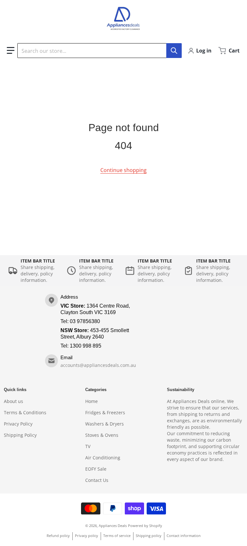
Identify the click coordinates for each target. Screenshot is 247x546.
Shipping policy (148, 535)
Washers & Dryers (104, 424)
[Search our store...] (174, 50)
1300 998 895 (85, 346)
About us (13, 401)
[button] (10, 50)
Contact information (184, 535)
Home (91, 401)
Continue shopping (123, 170)
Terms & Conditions (25, 412)
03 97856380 (85, 321)
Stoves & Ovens (101, 435)
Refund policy (58, 535)
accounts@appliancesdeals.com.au (98, 365)
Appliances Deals (113, 525)
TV (87, 446)
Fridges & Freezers (105, 412)
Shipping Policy (20, 435)
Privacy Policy (18, 424)
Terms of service (117, 535)
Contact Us (96, 480)
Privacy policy (86, 535)
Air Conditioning (102, 458)
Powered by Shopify (145, 525)
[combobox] (99, 50)
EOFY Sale (95, 469)
